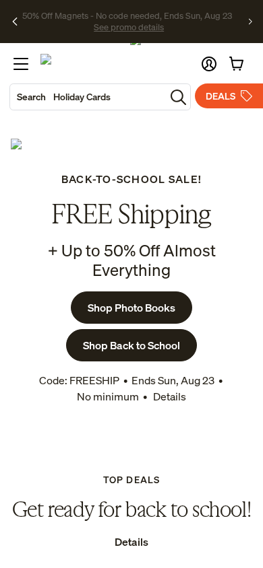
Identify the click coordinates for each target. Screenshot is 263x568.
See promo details (129, 27)
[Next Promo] (250, 21)
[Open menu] (20, 64)
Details (168, 396)
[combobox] (87, 97)
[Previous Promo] (15, 21)
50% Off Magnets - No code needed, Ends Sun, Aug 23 (127, 15)
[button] (209, 64)
